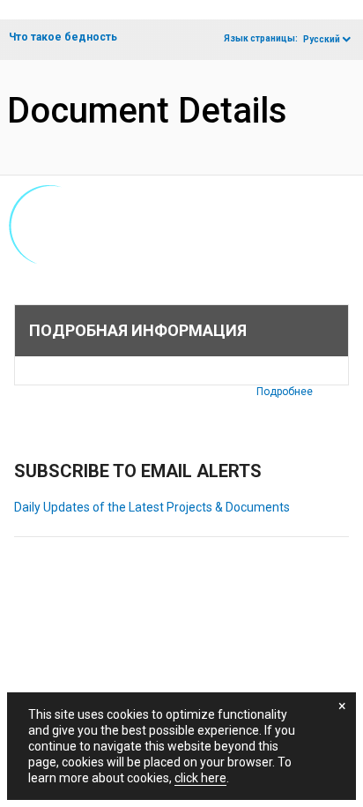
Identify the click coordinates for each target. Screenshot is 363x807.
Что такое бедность (63, 37)
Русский (321, 39)
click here (200, 778)
